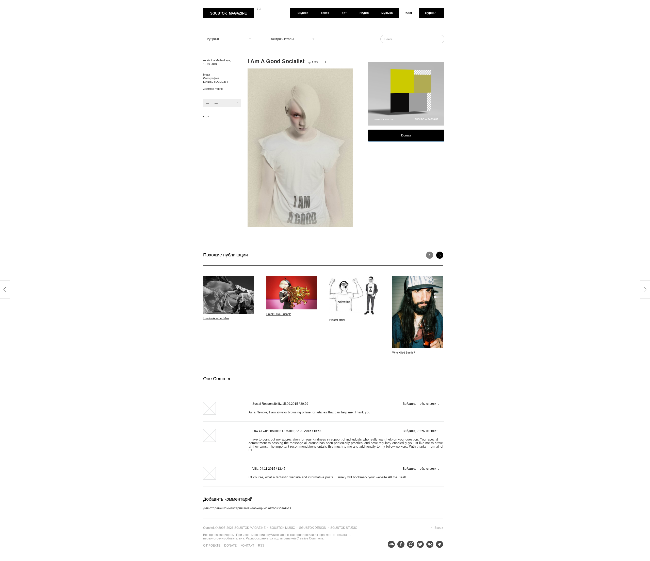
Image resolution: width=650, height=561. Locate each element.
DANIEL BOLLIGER (215, 81)
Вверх (438, 528)
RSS (261, 545)
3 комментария (213, 88)
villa (255, 468)
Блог (408, 13)
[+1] (216, 103)
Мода (206, 74)
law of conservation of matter (273, 431)
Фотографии (211, 78)
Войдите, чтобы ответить (421, 404)
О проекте (211, 545)
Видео (364, 13)
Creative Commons (310, 538)
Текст (325, 13)
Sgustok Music (282, 528)
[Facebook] (399, 544)
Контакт (247, 545)
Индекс (303, 13)
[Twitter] (419, 544)
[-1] (207, 103)
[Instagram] (409, 544)
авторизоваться (279, 508)
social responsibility (266, 404)
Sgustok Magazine (216, 9)
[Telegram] (438, 544)
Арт (344, 13)
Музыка (387, 13)
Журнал (430, 13)
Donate (406, 135)
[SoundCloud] (390, 544)
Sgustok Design (312, 528)
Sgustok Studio (343, 528)
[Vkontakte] (428, 544)
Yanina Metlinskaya (218, 60)
